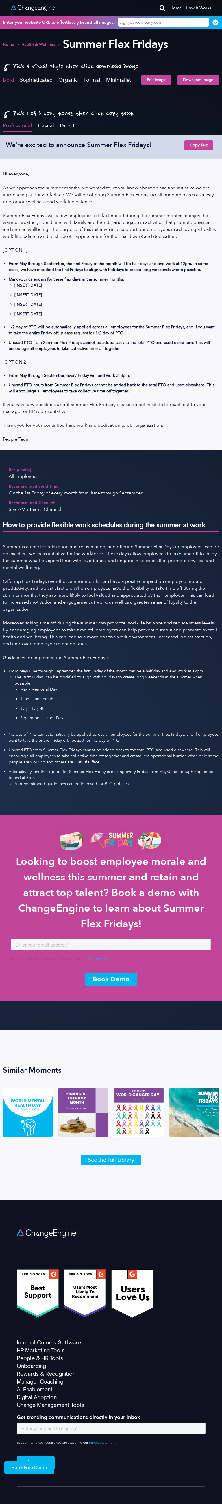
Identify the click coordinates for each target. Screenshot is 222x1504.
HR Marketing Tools (41, 1350)
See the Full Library (111, 1160)
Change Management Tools (50, 1405)
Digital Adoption (37, 1397)
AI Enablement (35, 1389)
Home (176, 8)
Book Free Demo (29, 1467)
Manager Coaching (40, 1381)
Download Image (198, 80)
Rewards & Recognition (46, 1374)
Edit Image (156, 80)
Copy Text (199, 145)
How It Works (198, 8)
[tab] (8, 80)
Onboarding (31, 1366)
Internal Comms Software (49, 1342)
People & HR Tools (40, 1358)
